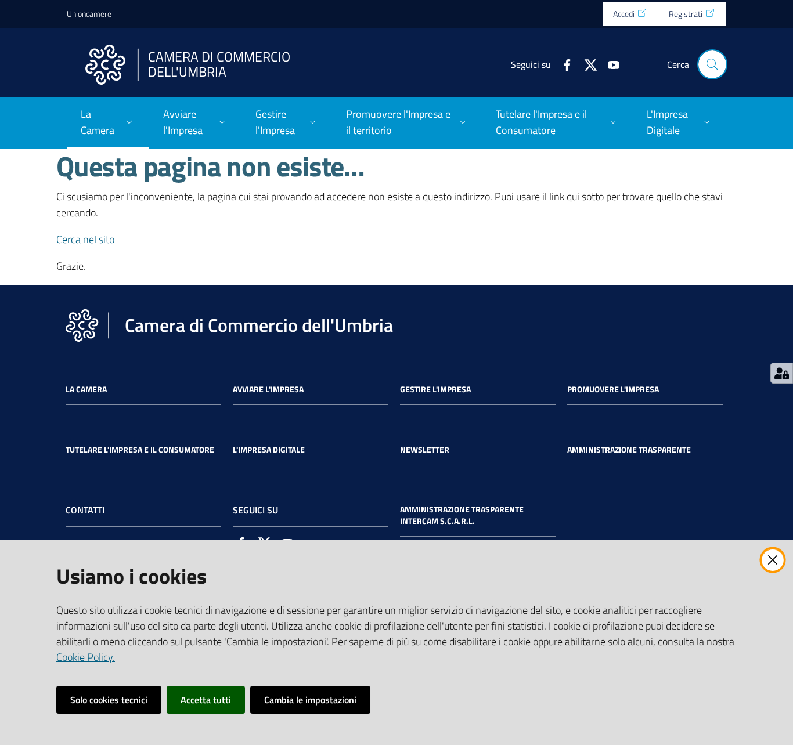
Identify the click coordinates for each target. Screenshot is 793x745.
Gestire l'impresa (435, 389)
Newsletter (424, 449)
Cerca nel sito (85, 239)
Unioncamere (89, 14)
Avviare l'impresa (268, 389)
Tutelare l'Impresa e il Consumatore (140, 449)
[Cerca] (712, 64)
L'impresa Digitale (269, 449)
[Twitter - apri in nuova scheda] (585, 64)
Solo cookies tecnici (108, 700)
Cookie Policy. (85, 657)
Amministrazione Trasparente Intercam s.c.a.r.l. (462, 515)
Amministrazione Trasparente (629, 449)
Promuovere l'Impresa (613, 389)
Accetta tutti (206, 700)
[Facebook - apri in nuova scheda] (562, 64)
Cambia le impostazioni (310, 700)
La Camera (86, 389)
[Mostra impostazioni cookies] (781, 373)
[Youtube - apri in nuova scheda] (609, 64)
